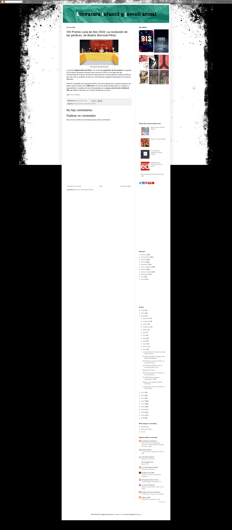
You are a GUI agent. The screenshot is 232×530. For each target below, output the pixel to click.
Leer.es (143, 432)
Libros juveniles (146, 272)
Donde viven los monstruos (150, 492)
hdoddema (117, 514)
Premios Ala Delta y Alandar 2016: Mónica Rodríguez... (154, 357)
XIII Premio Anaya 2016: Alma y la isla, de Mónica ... (154, 373)
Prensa (143, 262)
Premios (93, 103)
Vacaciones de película (148, 469)
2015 (143, 392)
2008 (143, 412)
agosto (145, 330)
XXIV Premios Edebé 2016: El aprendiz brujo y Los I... (152, 366)
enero (145, 349)
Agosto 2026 (145, 464)
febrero (145, 347)
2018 (143, 310)
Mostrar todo (162, 502)
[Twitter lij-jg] (140, 184)
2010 (143, 407)
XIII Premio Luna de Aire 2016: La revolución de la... (154, 362)
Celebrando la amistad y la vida (150, 499)
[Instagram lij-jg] (146, 184)
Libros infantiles (146, 267)
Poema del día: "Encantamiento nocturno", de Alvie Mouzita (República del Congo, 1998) (152, 444)
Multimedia (144, 274)
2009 (143, 409)
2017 (143, 313)
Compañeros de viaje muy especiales (152, 494)
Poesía (76, 103)
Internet (143, 269)
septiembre (147, 327)
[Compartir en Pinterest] (101, 101)
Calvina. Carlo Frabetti (158, 139)
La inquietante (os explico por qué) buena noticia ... (154, 352)
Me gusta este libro (148, 473)
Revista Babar (146, 450)
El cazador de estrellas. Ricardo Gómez (156, 152)
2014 (143, 395)
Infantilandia (145, 427)
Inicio (101, 186)
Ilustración (144, 264)
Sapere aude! (146, 497)
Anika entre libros (146, 429)
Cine (142, 277)
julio (144, 332)
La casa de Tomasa (148, 485)
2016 (143, 316)
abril (144, 341)
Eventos (143, 259)
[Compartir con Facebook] (99, 101)
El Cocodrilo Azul (147, 462)
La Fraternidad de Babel (149, 467)
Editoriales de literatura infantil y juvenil (156, 164)
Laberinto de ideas (147, 457)
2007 (143, 415)
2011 (143, 404)
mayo (145, 338)
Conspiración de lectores (150, 480)
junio (144, 335)
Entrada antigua (126, 186)
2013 (143, 398)
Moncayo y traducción (148, 458)
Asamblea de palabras (149, 441)
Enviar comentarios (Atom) (84, 190)
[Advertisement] (99, 178)
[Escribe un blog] (94, 101)
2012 (143, 401)
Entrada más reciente (74, 186)
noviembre (146, 321)
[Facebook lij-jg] (143, 184)
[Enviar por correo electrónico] (92, 101)
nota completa (75, 95)
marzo (145, 344)
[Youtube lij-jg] (150, 184)
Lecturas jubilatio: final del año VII (151, 481)
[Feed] (153, 184)
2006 (143, 418)
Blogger (138, 514)
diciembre (146, 318)
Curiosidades (145, 257)
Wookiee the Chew (149, 370)
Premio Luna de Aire (84, 103)
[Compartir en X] (97, 101)
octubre (145, 324)
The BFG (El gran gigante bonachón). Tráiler (151, 378)
